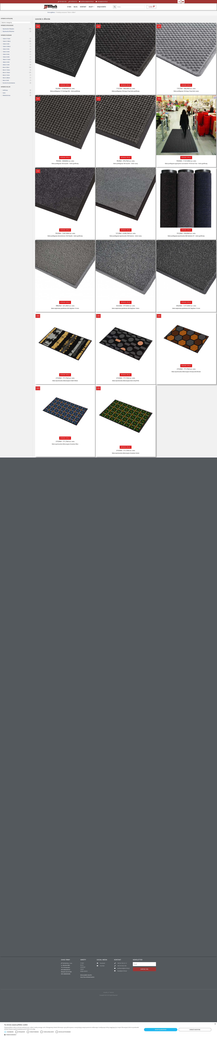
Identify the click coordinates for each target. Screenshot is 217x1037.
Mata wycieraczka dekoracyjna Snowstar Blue (65, 444)
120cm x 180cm (7, 41)
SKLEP (91, 7)
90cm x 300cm (6, 78)
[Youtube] (182, 1)
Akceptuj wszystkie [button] (160, 1029)
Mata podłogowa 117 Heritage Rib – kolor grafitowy (65, 91)
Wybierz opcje (65, 85)
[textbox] (16, 22)
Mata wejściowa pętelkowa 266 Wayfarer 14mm (125, 308)
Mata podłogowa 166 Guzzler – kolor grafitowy (65, 163)
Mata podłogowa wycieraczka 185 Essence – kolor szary (126, 236)
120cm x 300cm (7, 46)
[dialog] (108, 1029)
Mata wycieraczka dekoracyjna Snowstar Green (125, 453)
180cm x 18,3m (6, 59)
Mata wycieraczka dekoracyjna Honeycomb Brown (186, 371)
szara (4, 93)
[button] (71, 1035)
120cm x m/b (6, 51)
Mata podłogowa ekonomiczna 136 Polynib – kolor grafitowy (65, 236)
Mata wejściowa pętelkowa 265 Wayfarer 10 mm (65, 308)
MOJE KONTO (101, 7)
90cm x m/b (6, 80)
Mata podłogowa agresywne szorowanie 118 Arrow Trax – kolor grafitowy (186, 163)
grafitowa (5, 90)
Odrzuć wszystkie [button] (195, 1029)
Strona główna (51, 12)
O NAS (69, 7)
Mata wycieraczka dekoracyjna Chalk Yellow (65, 380)
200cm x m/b (6, 64)
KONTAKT (83, 7)
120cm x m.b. (6, 49)
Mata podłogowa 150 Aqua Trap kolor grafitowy (125, 91)
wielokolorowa (6, 95)
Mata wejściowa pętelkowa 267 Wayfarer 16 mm (186, 308)
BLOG (75, 7)
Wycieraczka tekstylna (8, 29)
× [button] (215, 1024)
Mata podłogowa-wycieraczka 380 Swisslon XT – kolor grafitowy (186, 236)
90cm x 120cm (6, 70)
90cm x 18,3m (6, 75)
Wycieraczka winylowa (8, 31)
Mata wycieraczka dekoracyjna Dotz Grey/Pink (125, 380)
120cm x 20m (6, 44)
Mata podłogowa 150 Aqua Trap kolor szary (186, 91)
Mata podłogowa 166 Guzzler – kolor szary (125, 163)
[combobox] (16, 22)
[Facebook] (179, 1)
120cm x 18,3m (6, 38)
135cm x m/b (6, 57)
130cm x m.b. (6, 54)
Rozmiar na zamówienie (9, 83)
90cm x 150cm (6, 72)
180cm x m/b (6, 62)
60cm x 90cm (6, 67)
